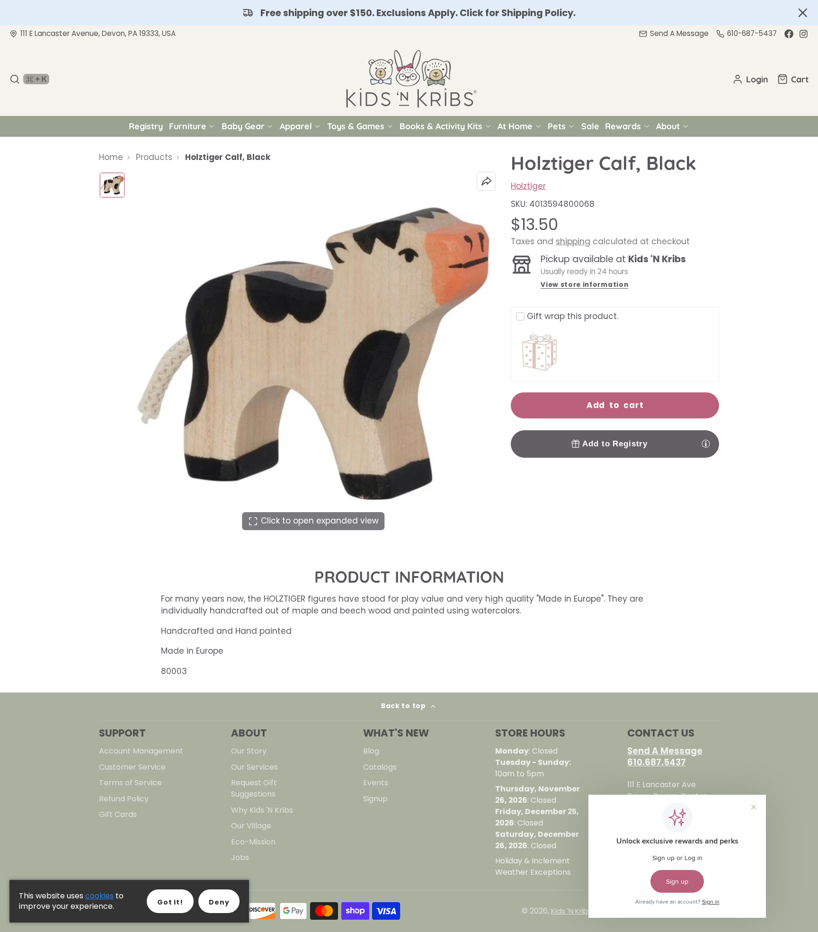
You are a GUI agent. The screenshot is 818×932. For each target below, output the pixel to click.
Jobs (240, 857)
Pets (557, 126)
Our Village (251, 825)
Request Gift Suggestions (254, 788)
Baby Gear (243, 126)
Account (750, 79)
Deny (219, 902)
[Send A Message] (674, 33)
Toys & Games (355, 126)
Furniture (187, 126)
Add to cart (615, 405)
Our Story (249, 751)
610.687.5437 (656, 762)
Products (154, 157)
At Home (515, 126)
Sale (590, 126)
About (668, 126)
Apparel (296, 126)
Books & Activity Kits (441, 126)
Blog (371, 751)
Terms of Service (130, 782)
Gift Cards (118, 814)
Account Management (141, 751)
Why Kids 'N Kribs (262, 810)
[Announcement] (409, 13)
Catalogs (380, 767)
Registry (146, 126)
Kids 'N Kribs (571, 911)
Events (375, 782)
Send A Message (664, 751)
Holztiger (528, 186)
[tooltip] (706, 443)
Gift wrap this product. (572, 316)
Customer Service (132, 767)
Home (111, 157)
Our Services (254, 767)
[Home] (409, 79)
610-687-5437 (752, 33)
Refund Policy (124, 798)
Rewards (623, 126)
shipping (573, 241)
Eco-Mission (253, 841)
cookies (99, 895)
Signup (375, 798)
